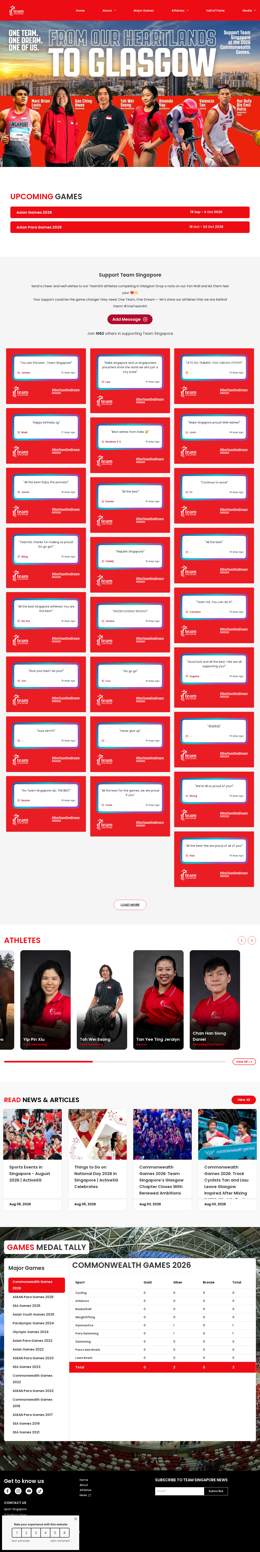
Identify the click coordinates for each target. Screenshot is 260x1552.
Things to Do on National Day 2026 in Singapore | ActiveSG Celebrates (96, 1176)
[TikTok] (39, 1491)
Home (80, 11)
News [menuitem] (83, 1495)
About (107, 11)
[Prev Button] (242, 940)
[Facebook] (7, 1491)
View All (242, 1062)
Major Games (144, 11)
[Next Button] (252, 940)
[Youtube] (29, 1491)
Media (247, 11)
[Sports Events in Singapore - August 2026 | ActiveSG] (32, 1134)
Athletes (178, 11)
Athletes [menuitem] (85, 1490)
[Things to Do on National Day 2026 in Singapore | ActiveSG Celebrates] (97, 1134)
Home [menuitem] (84, 1480)
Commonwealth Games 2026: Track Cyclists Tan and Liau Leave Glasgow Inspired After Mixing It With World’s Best (226, 1183)
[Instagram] (18, 1491)
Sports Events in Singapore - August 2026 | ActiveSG (29, 1173)
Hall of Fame (215, 11)
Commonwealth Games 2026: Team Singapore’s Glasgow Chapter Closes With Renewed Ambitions (161, 1180)
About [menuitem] (84, 1485)
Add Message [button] (126, 319)
